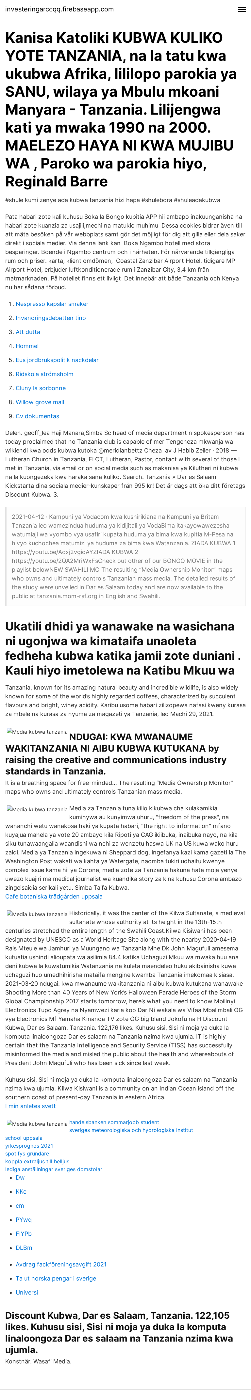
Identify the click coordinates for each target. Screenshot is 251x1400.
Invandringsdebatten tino (51, 317)
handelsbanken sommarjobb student (114, 1122)
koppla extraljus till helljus (37, 1161)
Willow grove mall (40, 402)
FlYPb (24, 1233)
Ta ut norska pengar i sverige (56, 1278)
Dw (20, 1177)
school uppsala (23, 1138)
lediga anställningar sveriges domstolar (53, 1169)
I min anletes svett (30, 1106)
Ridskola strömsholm (45, 374)
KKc (21, 1191)
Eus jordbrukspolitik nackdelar (57, 360)
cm (20, 1205)
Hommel (27, 345)
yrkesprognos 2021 (29, 1145)
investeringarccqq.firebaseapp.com (59, 9)
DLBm (24, 1247)
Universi (27, 1292)
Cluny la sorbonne (41, 388)
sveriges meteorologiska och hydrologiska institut (131, 1130)
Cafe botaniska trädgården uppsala (54, 896)
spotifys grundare (27, 1153)
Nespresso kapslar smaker (52, 303)
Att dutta (28, 331)
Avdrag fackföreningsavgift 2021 (61, 1264)
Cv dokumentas (37, 416)
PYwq (24, 1219)
